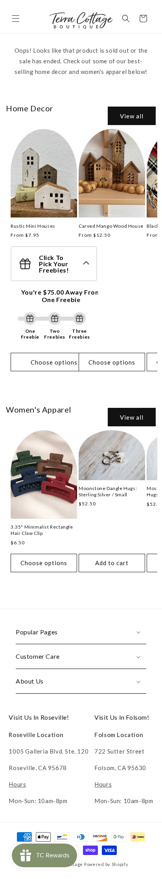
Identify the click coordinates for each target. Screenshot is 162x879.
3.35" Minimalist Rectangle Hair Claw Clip (42, 530)
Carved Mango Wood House (111, 226)
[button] (15, 18)
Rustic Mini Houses (33, 226)
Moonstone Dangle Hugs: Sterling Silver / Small (108, 491)
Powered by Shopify (106, 864)
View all (132, 116)
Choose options (54, 362)
